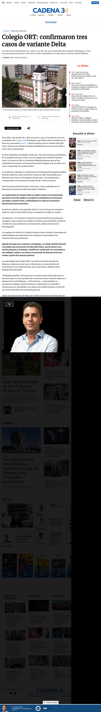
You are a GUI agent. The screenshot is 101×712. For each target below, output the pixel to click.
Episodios (80, 144)
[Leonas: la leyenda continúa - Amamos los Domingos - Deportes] (72, 142)
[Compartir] (28, 128)
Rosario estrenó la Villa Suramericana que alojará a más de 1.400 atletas (83, 76)
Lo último (83, 65)
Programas (31, 3)
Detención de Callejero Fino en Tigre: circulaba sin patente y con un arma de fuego (84, 98)
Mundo (69, 15)
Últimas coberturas (43, 3)
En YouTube (63, 3)
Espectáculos (79, 94)
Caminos (16, 3)
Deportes (9, 3)
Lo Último (33, 15)
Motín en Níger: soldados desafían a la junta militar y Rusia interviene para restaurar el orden (84, 120)
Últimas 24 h (54, 3)
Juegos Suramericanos (81, 72)
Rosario (60, 15)
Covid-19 (24, 143)
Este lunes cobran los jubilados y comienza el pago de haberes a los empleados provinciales (84, 87)
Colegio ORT (20, 140)
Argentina (41, 15)
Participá (95, 3)
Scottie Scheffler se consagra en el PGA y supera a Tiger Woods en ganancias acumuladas (84, 109)
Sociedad (6, 31)
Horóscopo (78, 3)
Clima (71, 3)
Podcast (77, 200)
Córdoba (50, 15)
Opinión (23, 3)
